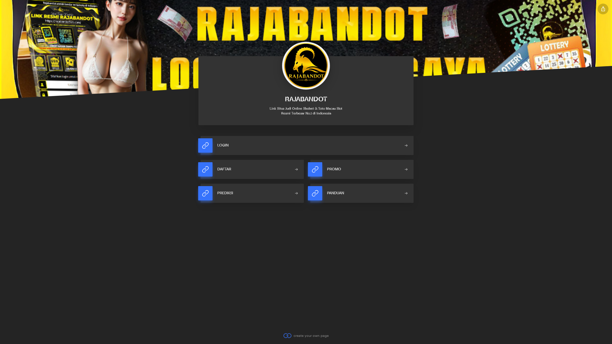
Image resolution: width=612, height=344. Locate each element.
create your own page (311, 335)
